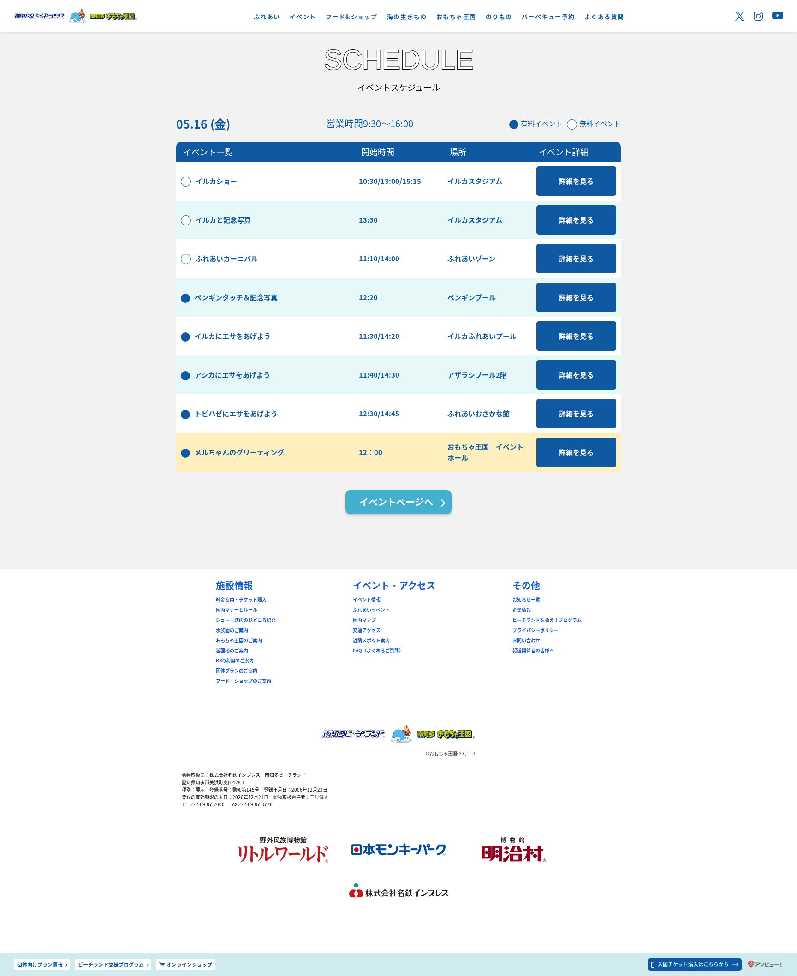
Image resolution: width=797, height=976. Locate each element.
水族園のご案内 (232, 630)
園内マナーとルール (236, 610)
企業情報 (521, 610)
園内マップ (364, 620)
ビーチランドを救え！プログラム (547, 620)
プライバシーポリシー (535, 630)
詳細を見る (576, 181)
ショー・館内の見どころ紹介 (246, 620)
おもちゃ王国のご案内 (239, 640)
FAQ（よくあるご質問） (378, 650)
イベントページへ (396, 502)
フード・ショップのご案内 (243, 681)
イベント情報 (367, 600)
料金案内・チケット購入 (241, 600)
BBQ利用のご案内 (235, 660)
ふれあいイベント (371, 610)
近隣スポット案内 (371, 640)
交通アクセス (367, 630)
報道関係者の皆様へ (533, 650)
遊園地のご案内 (232, 650)
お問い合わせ (526, 640)
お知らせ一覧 (526, 600)
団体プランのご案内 (236, 671)
